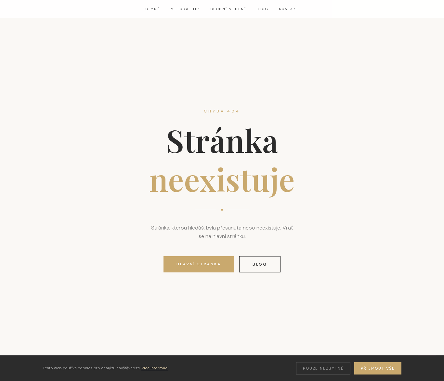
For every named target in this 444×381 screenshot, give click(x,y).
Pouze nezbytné (323, 368)
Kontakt (289, 9)
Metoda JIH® (185, 9)
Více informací (154, 368)
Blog (262, 9)
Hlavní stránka (198, 264)
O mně (153, 9)
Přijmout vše (378, 368)
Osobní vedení (228, 9)
